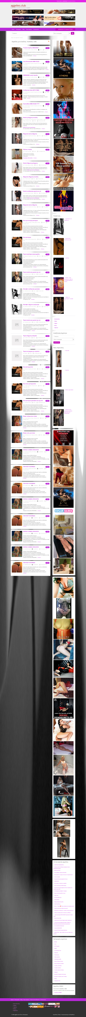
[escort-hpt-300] (63, 466)
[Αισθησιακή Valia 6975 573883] (17, 99)
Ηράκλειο (56, 327)
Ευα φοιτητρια (27, 237)
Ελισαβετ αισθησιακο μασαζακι (31, 289)
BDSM (26, 353)
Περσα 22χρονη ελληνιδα (30, 335)
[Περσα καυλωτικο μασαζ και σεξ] (17, 281)
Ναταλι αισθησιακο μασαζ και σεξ (32, 191)
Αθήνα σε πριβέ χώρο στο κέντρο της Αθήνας (62, 912)
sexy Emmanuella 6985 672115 (31, 61)
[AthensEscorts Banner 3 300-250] (63, 172)
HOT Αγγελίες (56, 946)
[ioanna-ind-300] (63, 774)
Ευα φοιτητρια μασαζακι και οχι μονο (33, 400)
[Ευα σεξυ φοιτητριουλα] (17, 393)
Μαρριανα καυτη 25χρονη (30, 133)
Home (13, 29)
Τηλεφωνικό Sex (28, 120)
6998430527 (56, 881)
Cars (55, 944)
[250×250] (61, 836)
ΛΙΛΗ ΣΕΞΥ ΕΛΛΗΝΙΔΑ (29, 466)
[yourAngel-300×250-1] (63, 117)
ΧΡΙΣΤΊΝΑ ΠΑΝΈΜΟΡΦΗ (59, 864)
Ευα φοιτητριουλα (28, 367)
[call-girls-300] (63, 100)
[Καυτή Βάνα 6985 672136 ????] (17, 113)
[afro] (63, 618)
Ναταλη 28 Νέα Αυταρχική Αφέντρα (60, 930)
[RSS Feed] (11, 1)
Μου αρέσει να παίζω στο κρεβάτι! (60, 883)
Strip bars (56, 952)
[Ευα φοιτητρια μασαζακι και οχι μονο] (17, 410)
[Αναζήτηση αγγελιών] (72, 33)
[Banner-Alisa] (63, 638)
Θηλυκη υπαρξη (27, 149)
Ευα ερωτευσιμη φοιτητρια (30, 220)
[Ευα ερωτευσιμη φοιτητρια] (17, 230)
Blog (23, 29)
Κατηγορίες (18, 29)
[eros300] (63, 211)
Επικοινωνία (36, 29)
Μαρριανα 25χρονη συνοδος (30, 177)
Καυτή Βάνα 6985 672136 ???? (31, 104)
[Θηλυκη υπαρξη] (17, 159)
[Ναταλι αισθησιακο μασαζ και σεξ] (17, 200)
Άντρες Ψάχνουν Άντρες (58, 961)
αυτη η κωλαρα (57, 876)
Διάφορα (56, 972)
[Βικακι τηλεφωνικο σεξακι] (17, 425)
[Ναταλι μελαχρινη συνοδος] (17, 127)
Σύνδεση (73, 1)
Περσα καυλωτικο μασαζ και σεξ (31, 272)
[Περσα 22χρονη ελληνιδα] (17, 345)
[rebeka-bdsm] (63, 597)
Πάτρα (55, 321)
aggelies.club (18, 5)
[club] (63, 795)
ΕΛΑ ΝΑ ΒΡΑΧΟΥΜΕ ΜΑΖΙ (59, 925)
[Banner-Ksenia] (63, 659)
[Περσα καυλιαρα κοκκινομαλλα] (17, 263)
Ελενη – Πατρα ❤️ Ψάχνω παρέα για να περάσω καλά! (64, 906)
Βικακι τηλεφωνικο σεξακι (30, 416)
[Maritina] (63, 486)
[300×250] (63, 57)
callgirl (41, 49)
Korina (35, 120)
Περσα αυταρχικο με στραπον (31, 351)
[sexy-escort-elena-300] (63, 573)
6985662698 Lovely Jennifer (30, 75)
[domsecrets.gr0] (63, 718)
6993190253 (56, 899)
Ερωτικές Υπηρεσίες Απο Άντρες (60, 974)
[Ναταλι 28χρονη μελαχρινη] (17, 172)
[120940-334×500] (63, 740)
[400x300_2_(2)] (63, 445)
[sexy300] (63, 754)
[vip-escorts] (63, 77)
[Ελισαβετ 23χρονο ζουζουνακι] (17, 314)
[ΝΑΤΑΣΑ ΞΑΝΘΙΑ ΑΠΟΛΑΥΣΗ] (17, 459)
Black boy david (57, 870)
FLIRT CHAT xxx (57, 904)
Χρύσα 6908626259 (58, 928)
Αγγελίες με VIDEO (58, 992)
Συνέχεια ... (35, 55)
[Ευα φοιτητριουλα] (17, 376)
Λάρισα (55, 323)
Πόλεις (55, 978)
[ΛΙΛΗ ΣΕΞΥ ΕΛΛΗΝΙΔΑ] (17, 476)
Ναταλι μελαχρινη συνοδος (30, 117)
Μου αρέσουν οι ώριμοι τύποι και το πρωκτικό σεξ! (63, 874)
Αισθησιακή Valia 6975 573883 (31, 90)
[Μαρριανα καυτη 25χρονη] (17, 143)
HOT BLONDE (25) (57, 897)
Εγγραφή (69, 1)
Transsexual (56, 954)
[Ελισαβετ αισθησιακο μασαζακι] (17, 298)
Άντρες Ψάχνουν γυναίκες (59, 963)
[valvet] (63, 189)
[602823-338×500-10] (63, 557)
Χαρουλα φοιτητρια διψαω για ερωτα (61, 908)
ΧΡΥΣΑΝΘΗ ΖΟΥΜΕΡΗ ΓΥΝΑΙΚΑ (60, 891)
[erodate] (64, 155)
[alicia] (63, 857)
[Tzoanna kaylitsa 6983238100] (17, 57)
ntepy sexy (56, 895)
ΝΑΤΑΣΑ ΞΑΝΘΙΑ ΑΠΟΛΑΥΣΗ (31, 449)
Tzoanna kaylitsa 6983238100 (30, 47)
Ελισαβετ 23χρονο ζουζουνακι (31, 304)
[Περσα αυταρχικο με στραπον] (17, 360)
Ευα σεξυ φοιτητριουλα (29, 383)
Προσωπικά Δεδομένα (35, 999)
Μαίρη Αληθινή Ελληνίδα (58, 901)
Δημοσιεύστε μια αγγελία (65, 29)
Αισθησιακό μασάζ (28, 274)
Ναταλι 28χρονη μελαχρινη (30, 163)
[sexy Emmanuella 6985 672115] (17, 71)
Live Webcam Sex (28, 119)
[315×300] (63, 138)
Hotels (55, 948)
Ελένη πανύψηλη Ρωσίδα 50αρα (60, 885)
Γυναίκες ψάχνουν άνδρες (29, 193)
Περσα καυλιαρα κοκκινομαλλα (31, 254)
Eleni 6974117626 (57, 918)
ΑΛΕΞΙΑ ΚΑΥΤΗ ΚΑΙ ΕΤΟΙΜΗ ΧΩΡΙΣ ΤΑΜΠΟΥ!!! (63, 920)
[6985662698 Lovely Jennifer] (17, 84)
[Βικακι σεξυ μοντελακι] (17, 442)
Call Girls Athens (27, 49)
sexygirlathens (41, 451)
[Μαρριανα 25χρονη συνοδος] (17, 186)
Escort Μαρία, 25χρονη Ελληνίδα (60, 872)
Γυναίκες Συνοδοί (28, 178)
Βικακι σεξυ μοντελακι (29, 433)
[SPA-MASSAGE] (63, 534)
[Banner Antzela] (63, 697)
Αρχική (12, 37)
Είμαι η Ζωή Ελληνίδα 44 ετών (59, 893)
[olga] (63, 677)
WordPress (72, 1014)
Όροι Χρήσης (29, 29)
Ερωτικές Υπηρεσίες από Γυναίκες (36, 63)
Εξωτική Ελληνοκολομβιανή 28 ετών (60, 879)
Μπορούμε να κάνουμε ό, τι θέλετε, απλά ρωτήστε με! (63, 910)
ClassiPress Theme (57, 1014)
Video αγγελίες (33, 119)
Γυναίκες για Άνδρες (34, 49)
